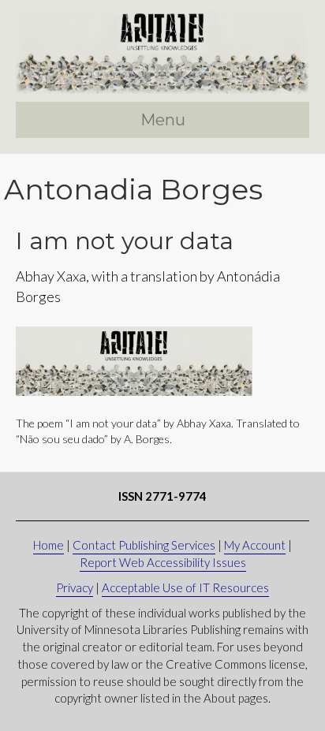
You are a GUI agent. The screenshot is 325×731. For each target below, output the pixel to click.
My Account (255, 545)
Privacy (74, 587)
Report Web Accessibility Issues (163, 562)
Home (48, 545)
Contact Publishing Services (144, 545)
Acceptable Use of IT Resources (185, 587)
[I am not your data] (134, 360)
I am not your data (124, 240)
